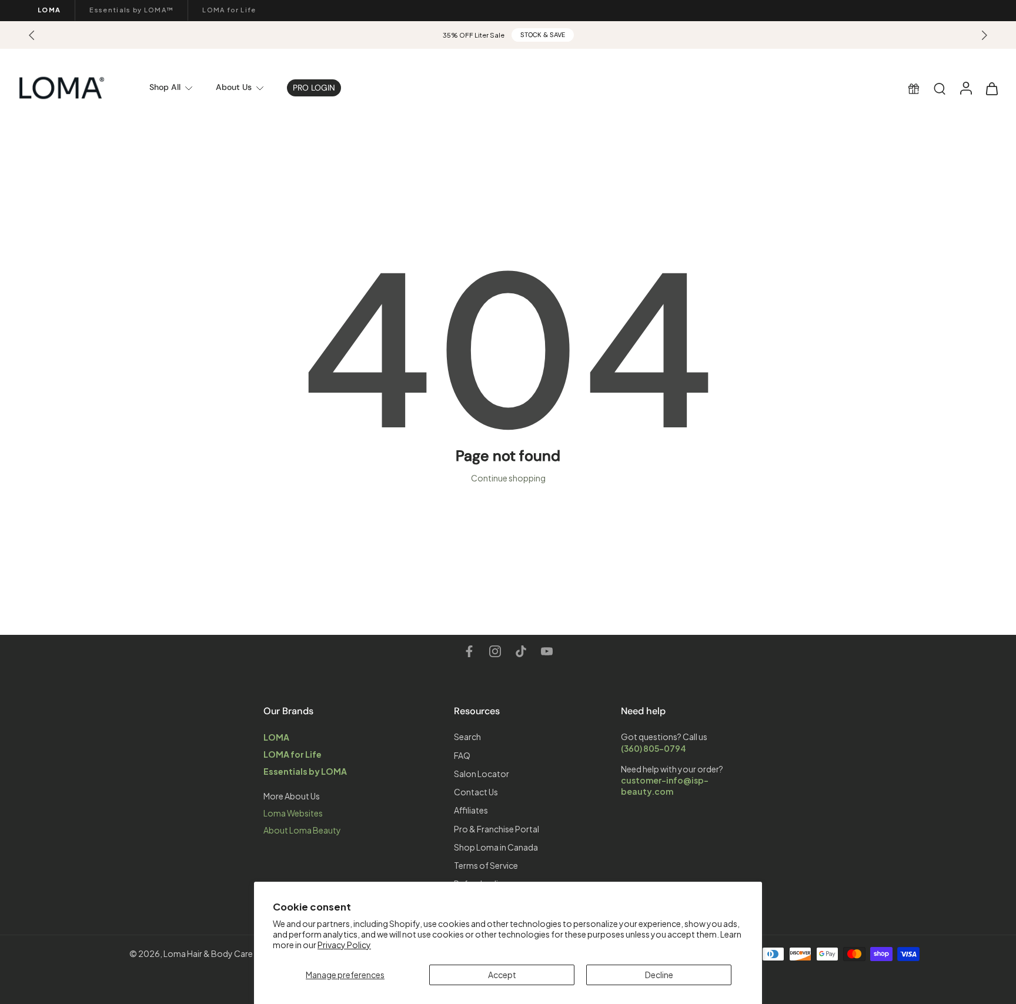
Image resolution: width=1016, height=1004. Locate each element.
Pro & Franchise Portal (496, 828)
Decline (659, 974)
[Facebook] (469, 651)
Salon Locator (481, 773)
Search (467, 736)
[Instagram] (495, 651)
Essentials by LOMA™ (131, 10)
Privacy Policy (344, 944)
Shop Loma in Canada (496, 846)
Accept (502, 974)
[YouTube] (547, 651)
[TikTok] (521, 651)
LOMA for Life (229, 10)
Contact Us (476, 792)
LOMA (49, 10)
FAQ (462, 754)
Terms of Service (486, 865)
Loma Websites (293, 813)
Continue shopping (508, 478)
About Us (234, 87)
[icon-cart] (991, 88)
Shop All (165, 87)
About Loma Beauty (302, 830)
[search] (939, 88)
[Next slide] (984, 35)
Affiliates (471, 810)
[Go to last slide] (31, 35)
